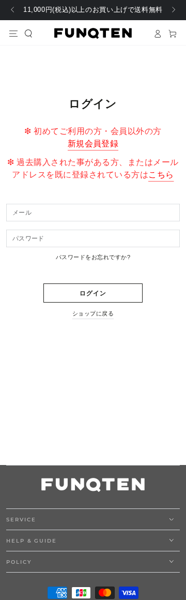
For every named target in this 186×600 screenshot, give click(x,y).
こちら (161, 174)
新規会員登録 (93, 143)
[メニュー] (13, 33)
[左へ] (13, 10)
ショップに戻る (93, 313)
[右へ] (173, 10)
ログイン (93, 293)
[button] (28, 33)
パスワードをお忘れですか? (93, 257)
